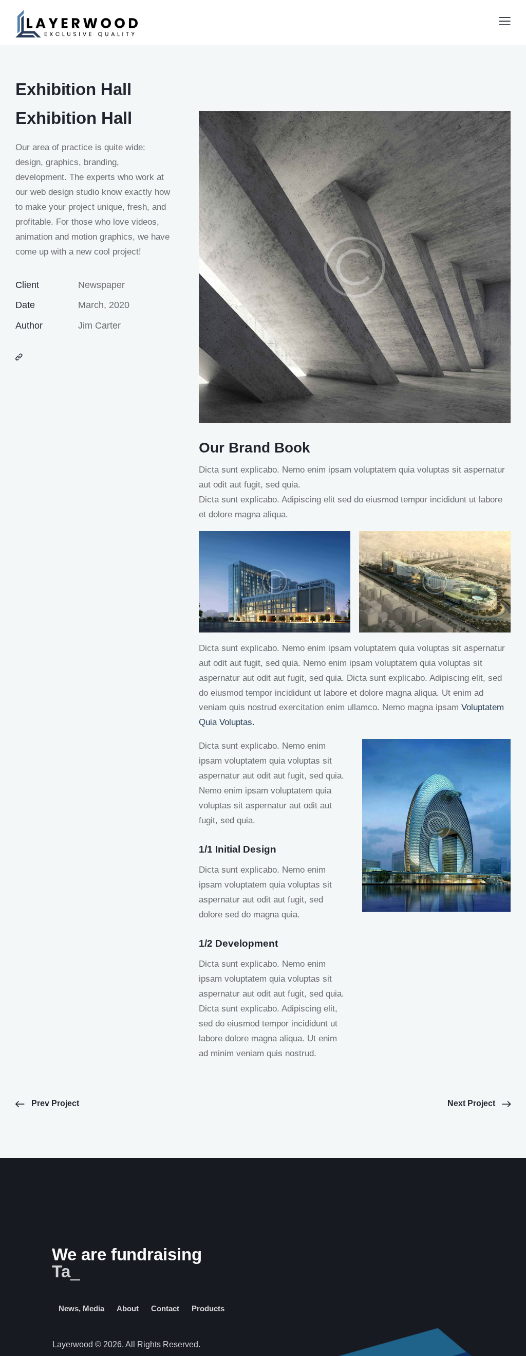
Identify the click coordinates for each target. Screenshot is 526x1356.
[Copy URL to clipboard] (19, 357)
